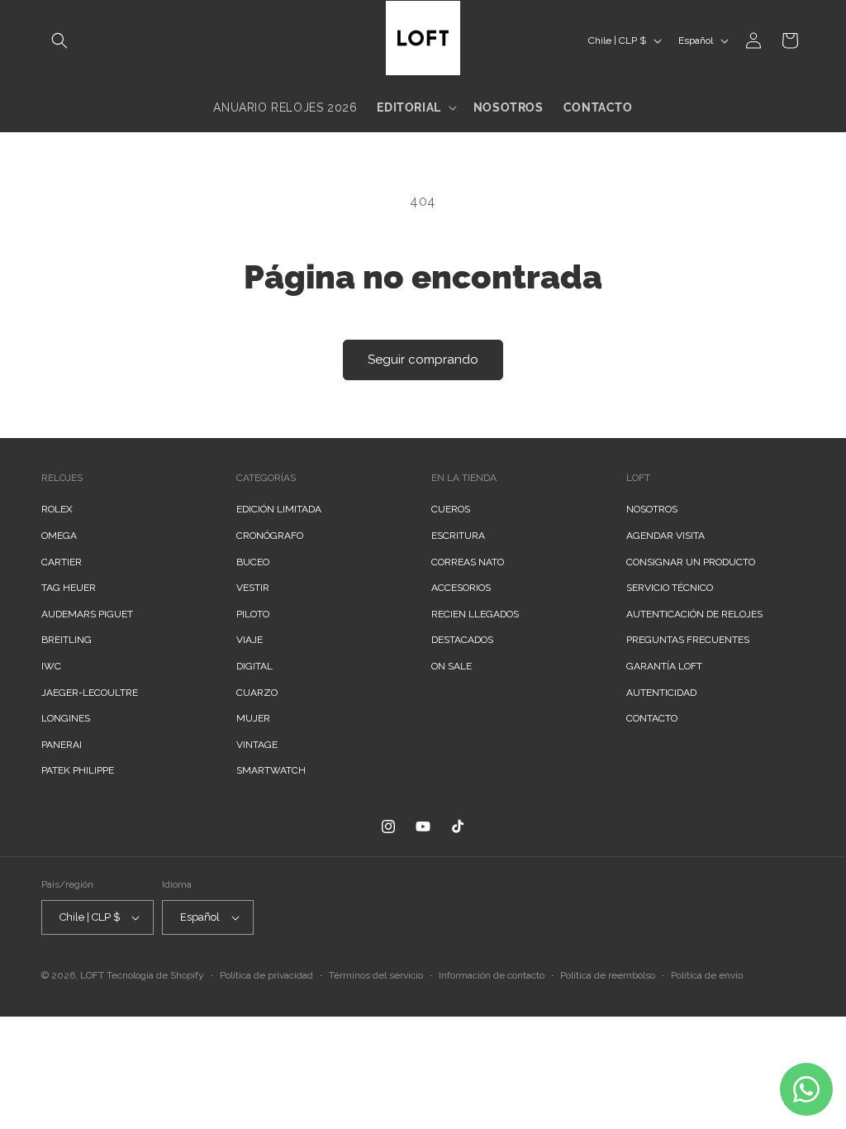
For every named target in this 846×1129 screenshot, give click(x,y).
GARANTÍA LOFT (664, 666)
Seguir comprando (423, 359)
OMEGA (59, 535)
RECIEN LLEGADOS (475, 614)
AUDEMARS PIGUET (87, 614)
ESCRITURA (458, 535)
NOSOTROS (651, 509)
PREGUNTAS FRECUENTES (687, 639)
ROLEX (57, 509)
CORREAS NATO (467, 562)
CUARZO (257, 692)
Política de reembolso (607, 975)
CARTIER (61, 562)
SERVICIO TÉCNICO (669, 587)
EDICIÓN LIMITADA (278, 509)
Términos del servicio (376, 975)
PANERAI (61, 744)
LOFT (92, 975)
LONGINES (65, 718)
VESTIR (252, 587)
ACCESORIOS (461, 587)
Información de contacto (491, 975)
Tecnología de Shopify (155, 975)
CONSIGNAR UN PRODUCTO (690, 562)
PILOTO (252, 614)
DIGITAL (254, 666)
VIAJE (249, 639)
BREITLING (66, 639)
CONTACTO (651, 718)
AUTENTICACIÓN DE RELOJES (694, 614)
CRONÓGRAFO (269, 535)
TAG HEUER (68, 587)
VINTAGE (257, 744)
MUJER (253, 718)
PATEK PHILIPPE (77, 770)
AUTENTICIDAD (661, 692)
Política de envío (707, 975)
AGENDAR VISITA (665, 535)
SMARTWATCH (271, 770)
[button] (59, 40)
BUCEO (252, 562)
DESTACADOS (462, 639)
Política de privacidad (266, 975)
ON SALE (451, 666)
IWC (51, 666)
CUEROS (450, 509)
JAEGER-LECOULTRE (89, 692)
